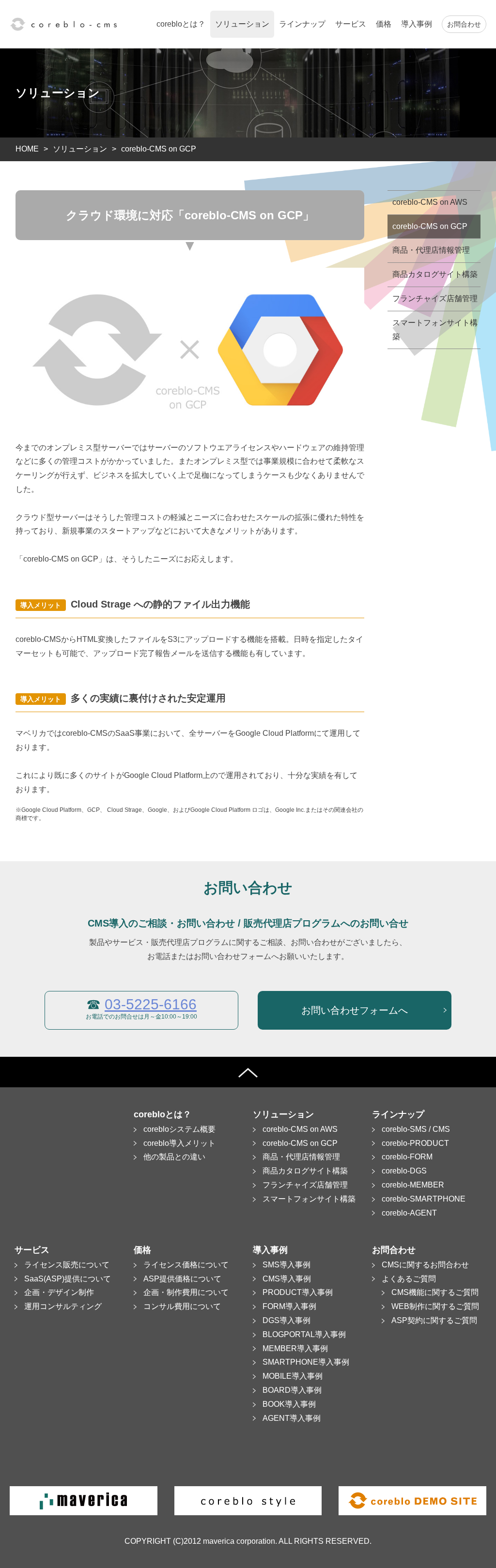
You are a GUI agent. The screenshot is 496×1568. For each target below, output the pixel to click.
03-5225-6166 (151, 1004)
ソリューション (80, 149)
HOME (27, 149)
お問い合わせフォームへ (354, 1010)
